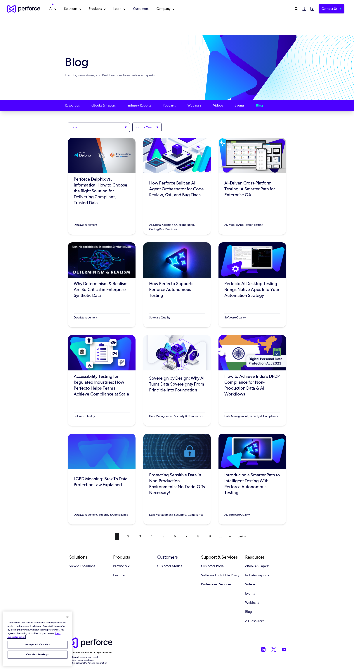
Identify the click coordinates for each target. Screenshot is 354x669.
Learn (117, 9)
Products (95, 9)
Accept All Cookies (37, 644)
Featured (119, 575)
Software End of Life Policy (220, 575)
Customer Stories (169, 566)
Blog (259, 105)
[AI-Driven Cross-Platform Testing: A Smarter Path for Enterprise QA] (252, 186)
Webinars (194, 105)
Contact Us (330, 9)
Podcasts (169, 105)
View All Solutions (82, 566)
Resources (72, 105)
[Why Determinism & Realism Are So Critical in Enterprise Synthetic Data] (101, 284)
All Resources (254, 621)
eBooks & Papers (103, 105)
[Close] (67, 617)
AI (50, 9)
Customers (141, 9)
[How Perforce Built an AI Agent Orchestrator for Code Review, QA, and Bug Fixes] (177, 186)
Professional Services (216, 584)
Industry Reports (139, 105)
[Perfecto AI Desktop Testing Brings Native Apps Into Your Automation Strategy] (252, 284)
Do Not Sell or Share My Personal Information (86, 663)
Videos (218, 105)
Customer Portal (212, 566)
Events (239, 105)
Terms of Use (85, 657)
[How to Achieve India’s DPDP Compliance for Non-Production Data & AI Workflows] (252, 380)
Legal (95, 657)
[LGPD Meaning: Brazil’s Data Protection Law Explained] (101, 479)
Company (164, 9)
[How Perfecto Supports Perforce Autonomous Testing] (177, 284)
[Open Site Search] (296, 9)
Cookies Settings (37, 654)
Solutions (70, 9)
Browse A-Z (121, 566)
